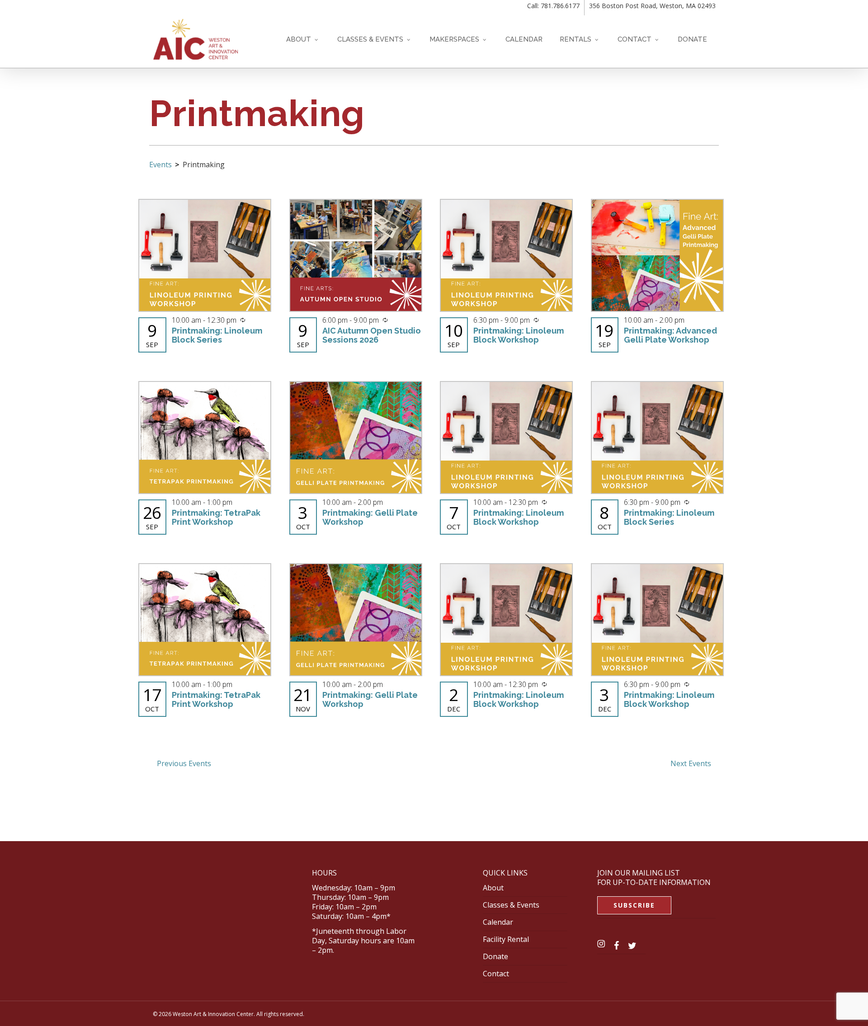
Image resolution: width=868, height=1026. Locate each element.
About (493, 888)
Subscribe (634, 905)
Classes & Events (511, 905)
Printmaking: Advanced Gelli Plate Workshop (670, 335)
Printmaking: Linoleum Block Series (217, 335)
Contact (496, 974)
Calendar (498, 922)
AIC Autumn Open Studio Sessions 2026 (371, 335)
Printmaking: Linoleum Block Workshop (518, 335)
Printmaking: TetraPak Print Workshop (216, 517)
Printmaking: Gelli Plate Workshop (370, 517)
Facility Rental (506, 939)
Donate (495, 956)
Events (160, 164)
